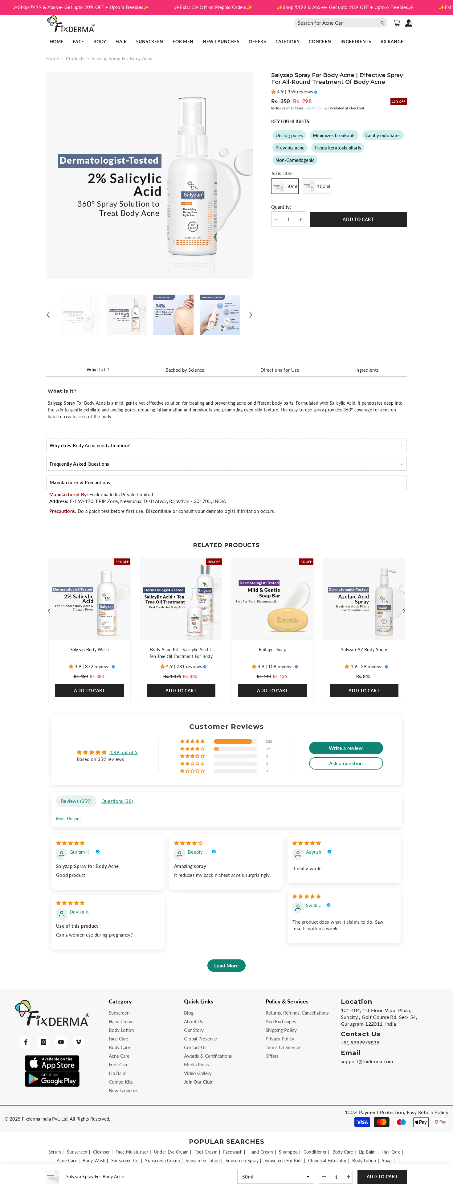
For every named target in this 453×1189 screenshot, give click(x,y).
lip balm (367, 1151)
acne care (67, 1160)
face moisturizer (132, 1151)
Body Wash (94, 1160)
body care (343, 1151)
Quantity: (281, 207)
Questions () (117, 801)
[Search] (342, 22)
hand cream (260, 1151)
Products (75, 58)
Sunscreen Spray (242, 1160)
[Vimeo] (78, 1042)
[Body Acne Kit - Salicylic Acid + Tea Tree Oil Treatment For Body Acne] (181, 599)
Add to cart (358, 219)
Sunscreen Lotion (203, 1160)
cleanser (101, 1151)
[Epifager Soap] (272, 599)
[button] (48, 314)
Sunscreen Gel (125, 1160)
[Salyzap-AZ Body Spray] (364, 599)
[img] (70, 843)
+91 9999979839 (360, 1042)
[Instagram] (43, 1042)
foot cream (206, 1151)
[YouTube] (61, 1042)
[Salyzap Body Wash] (89, 599)
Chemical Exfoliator (327, 1160)
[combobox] (336, 22)
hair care (391, 1151)
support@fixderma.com (367, 1061)
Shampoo (288, 1151)
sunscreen (77, 1151)
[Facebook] (25, 1042)
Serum (54, 1151)
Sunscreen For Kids (283, 1160)
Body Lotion (364, 1160)
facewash (232, 1151)
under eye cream (171, 1151)
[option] (149, 175)
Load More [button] (226, 965)
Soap (387, 1160)
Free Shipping (315, 108)
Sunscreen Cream (162, 1160)
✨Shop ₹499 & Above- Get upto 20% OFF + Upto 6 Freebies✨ (80, 7)
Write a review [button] (346, 748)
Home (52, 58)
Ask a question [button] (346, 763)
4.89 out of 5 (123, 752)
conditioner (315, 1151)
